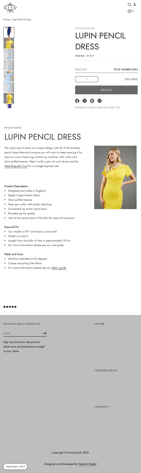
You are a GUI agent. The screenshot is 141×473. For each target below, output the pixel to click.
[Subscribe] (44, 333)
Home (6, 19)
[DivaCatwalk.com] (10, 7)
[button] (10, 306)
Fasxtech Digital (87, 464)
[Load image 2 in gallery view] (9, 43)
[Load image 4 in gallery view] (9, 65)
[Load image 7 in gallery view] (9, 98)
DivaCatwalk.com (85, 28)
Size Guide (131, 79)
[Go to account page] (134, 5)
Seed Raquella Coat (15, 166)
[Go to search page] (129, 5)
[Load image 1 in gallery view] (9, 32)
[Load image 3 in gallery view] (9, 54)
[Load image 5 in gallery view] (9, 76)
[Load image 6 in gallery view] (9, 87)
